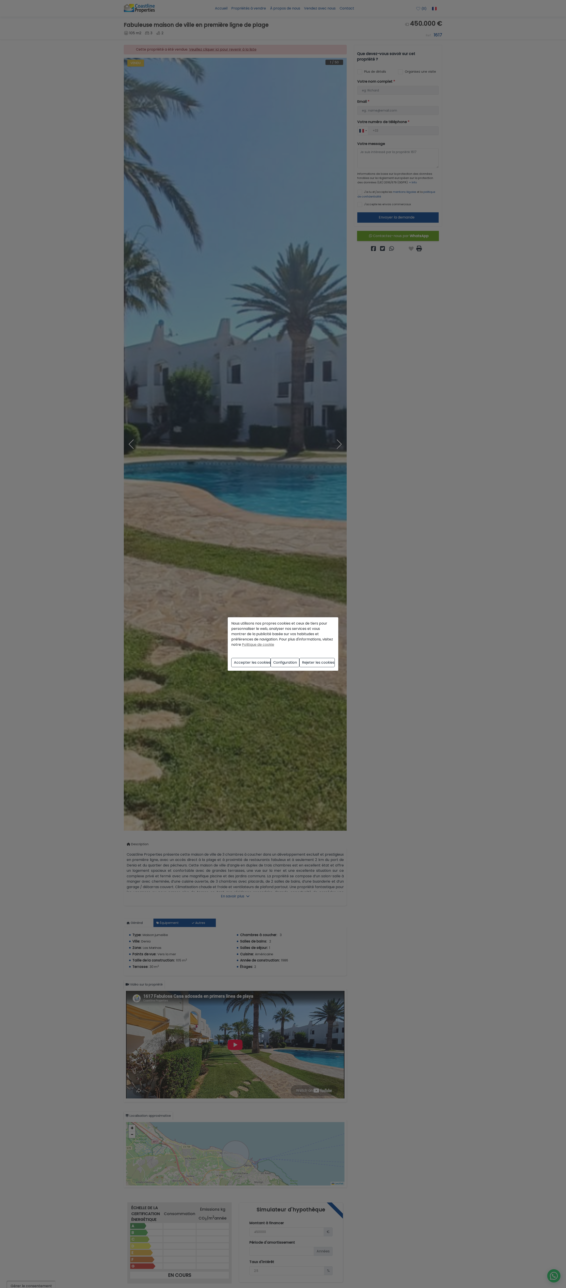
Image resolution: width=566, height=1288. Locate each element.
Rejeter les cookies (318, 662)
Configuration (285, 662)
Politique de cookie (258, 644)
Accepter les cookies (252, 662)
